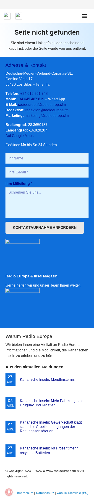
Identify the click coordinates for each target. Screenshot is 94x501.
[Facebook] (86, 4)
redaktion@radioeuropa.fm (46, 110)
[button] (84, 16)
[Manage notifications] (9, 492)
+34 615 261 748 (34, 94)
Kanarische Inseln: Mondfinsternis (47, 379)
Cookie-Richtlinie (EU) (73, 493)
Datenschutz (45, 493)
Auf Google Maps (19, 136)
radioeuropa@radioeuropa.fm (42, 105)
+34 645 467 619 (30, 99)
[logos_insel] (19, 16)
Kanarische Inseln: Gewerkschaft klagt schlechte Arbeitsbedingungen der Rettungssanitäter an (51, 426)
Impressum (25, 493)
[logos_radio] (7, 16)
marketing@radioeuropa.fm (47, 116)
